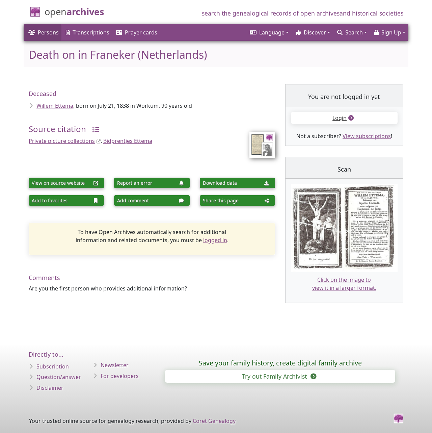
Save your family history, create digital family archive (280, 362)
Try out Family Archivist (275, 376)
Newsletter (115, 365)
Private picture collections (62, 141)
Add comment (133, 200)
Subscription (52, 366)
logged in (215, 240)
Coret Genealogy (214, 421)
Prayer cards (141, 32)
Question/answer (58, 377)
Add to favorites (50, 200)
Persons (48, 32)
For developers (120, 376)
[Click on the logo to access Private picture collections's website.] (258, 140)
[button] (269, 32)
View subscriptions (367, 136)
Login (339, 118)
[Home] (398, 418)
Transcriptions (91, 32)
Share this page (221, 200)
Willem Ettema (54, 105)
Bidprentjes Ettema (127, 141)
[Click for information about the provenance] (93, 128)
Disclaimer (49, 387)
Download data (220, 183)
